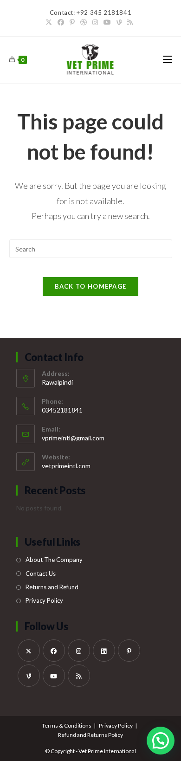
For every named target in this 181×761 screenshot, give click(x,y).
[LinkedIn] (104, 650)
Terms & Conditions (66, 725)
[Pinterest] (72, 22)
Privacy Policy (44, 600)
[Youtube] (107, 22)
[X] (50, 22)
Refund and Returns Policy (90, 734)
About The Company (54, 559)
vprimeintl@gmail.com (73, 438)
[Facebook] (61, 22)
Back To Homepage (91, 286)
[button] (161, 741)
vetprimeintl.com (66, 466)
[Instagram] (95, 22)
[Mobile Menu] (167, 59)
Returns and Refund (52, 587)
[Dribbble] (84, 22)
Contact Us (41, 573)
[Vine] (119, 22)
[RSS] (130, 22)
